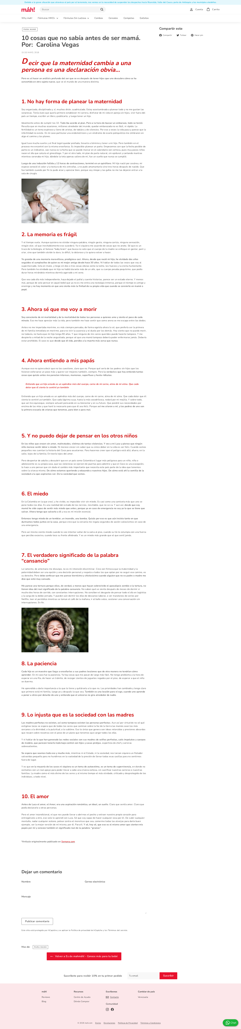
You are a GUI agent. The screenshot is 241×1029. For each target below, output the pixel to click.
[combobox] (73, 9)
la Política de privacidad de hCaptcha (86, 930)
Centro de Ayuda (82, 997)
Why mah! (26, 18)
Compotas (129, 18)
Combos (98, 18)
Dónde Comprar (81, 1001)
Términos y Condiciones (150, 1023)
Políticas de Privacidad (128, 1023)
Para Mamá (30, 29)
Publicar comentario (37, 921)
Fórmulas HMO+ (47, 18)
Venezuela (143, 997)
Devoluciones (109, 1023)
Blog (44, 1001)
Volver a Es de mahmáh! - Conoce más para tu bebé (86, 956)
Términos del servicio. (118, 930)
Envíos (98, 1023)
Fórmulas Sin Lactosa (75, 18)
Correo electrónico (95, 881)
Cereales (113, 18)
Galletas (144, 18)
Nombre (26, 881)
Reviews (46, 997)
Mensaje (26, 896)
